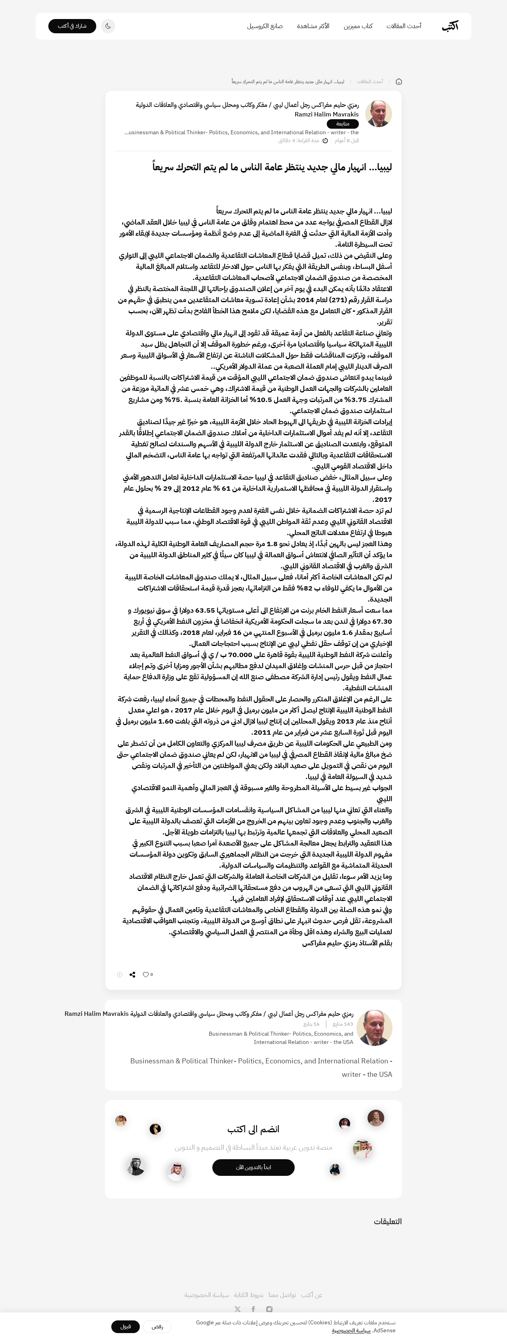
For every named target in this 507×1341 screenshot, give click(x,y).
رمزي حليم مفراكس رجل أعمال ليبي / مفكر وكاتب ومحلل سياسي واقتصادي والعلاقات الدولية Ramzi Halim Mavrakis (247, 109)
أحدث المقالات (404, 26)
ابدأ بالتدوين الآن (253, 1167)
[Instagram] (269, 1309)
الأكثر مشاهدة (313, 26)
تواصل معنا (282, 1295)
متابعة (342, 124)
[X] (237, 1309)
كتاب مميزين (358, 26)
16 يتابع (311, 1024)
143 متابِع (343, 1024)
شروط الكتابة (248, 1295)
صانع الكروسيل (265, 26)
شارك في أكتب (72, 26)
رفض (157, 1326)
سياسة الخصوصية (207, 1295)
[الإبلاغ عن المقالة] (119, 974)
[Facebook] (253, 1309)
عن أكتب (311, 1295)
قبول (125, 1326)
